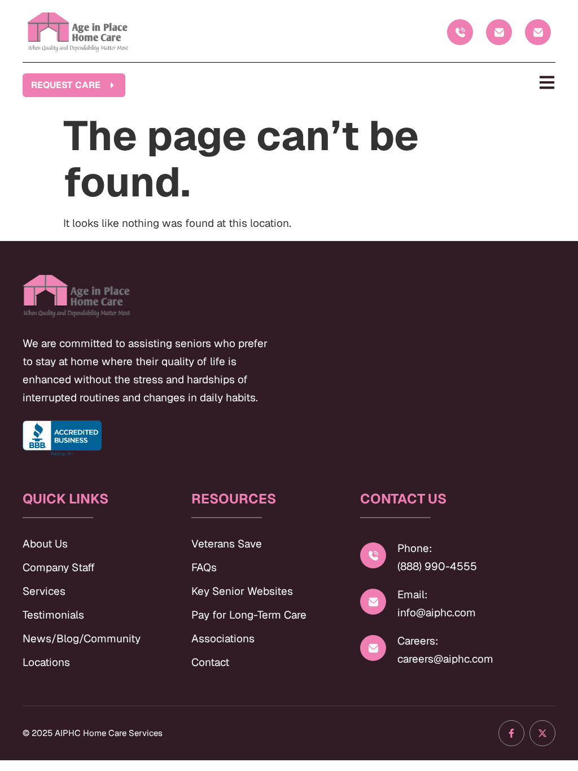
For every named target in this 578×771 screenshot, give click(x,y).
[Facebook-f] (511, 733)
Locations (46, 662)
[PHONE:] (460, 32)
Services (44, 591)
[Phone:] (373, 555)
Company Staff (59, 567)
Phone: (414, 548)
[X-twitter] (542, 733)
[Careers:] (373, 648)
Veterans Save (226, 544)
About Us (45, 544)
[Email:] (373, 602)
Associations (223, 639)
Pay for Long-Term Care (248, 615)
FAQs (204, 567)
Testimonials (53, 615)
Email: (412, 595)
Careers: (418, 641)
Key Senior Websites (242, 591)
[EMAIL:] (499, 32)
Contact (210, 662)
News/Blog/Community (82, 639)
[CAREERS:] (538, 32)
